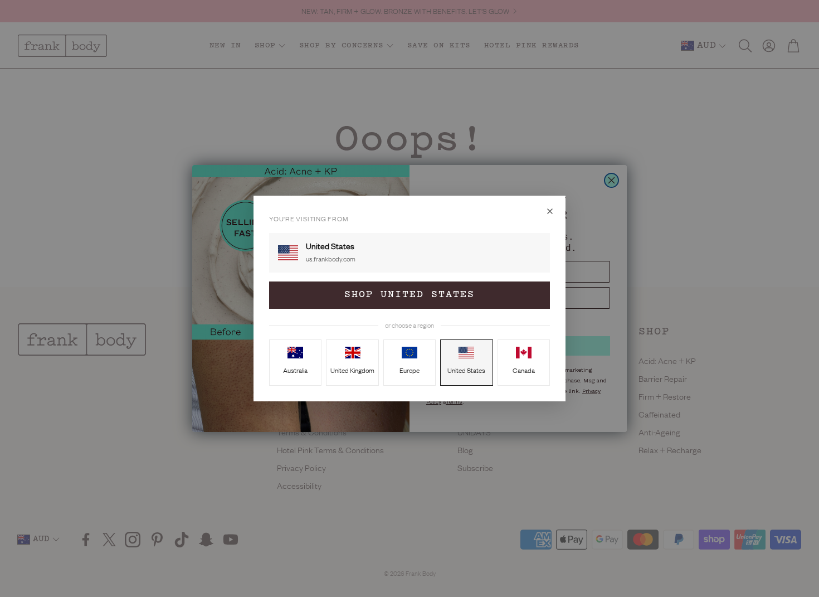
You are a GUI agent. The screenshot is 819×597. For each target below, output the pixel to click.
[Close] (550, 211)
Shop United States (409, 294)
